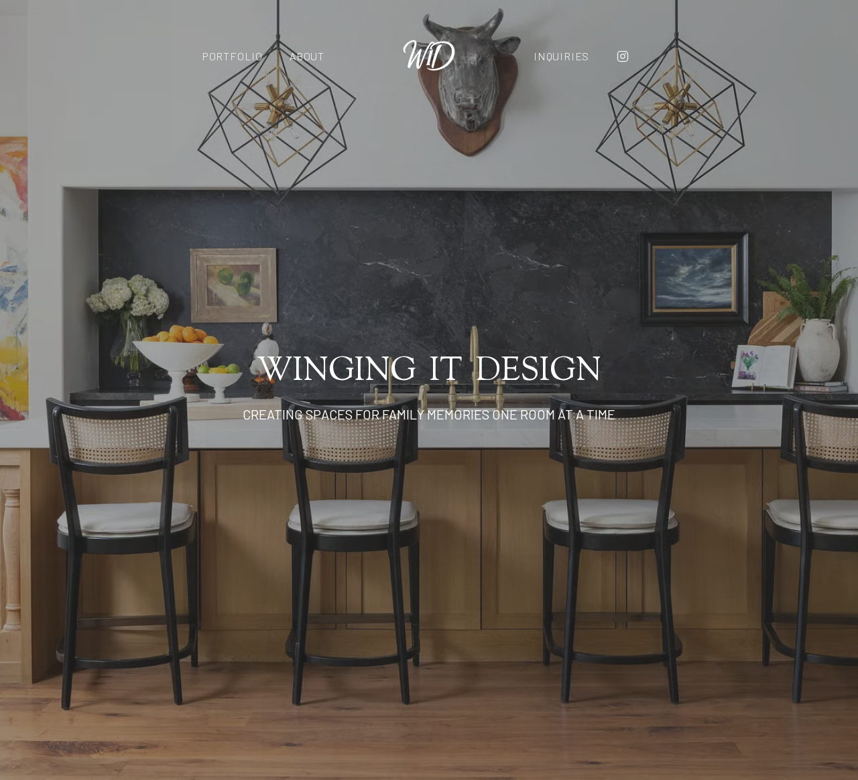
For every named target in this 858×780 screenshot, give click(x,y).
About (307, 56)
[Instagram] (622, 56)
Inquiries (561, 56)
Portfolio (232, 56)
